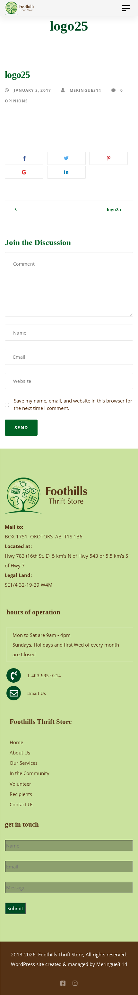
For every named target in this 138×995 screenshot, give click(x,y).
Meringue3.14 (111, 964)
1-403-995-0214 (44, 675)
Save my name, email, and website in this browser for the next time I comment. (73, 404)
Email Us (36, 693)
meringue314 (84, 90)
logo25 (114, 209)
